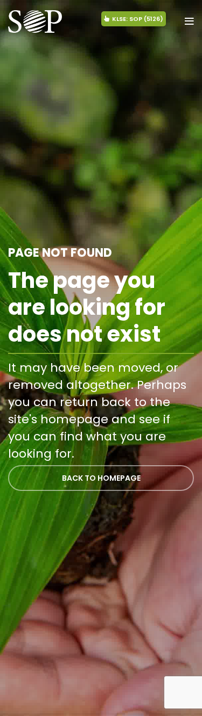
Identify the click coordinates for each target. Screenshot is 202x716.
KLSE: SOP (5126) (137, 19)
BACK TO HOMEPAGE (101, 478)
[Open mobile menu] (189, 21)
